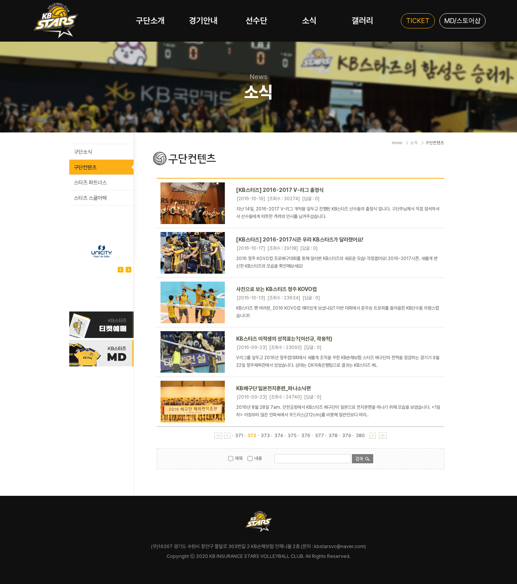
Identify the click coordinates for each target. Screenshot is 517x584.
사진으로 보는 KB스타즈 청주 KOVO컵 (276, 289)
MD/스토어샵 (462, 21)
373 (265, 435)
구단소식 (83, 152)
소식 (309, 20)
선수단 (256, 20)
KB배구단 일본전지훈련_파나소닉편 (273, 388)
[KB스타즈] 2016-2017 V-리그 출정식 (280, 190)
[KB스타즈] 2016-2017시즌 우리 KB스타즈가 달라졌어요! (299, 240)
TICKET (418, 21)
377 (319, 435)
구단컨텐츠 (85, 167)
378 (333, 435)
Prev (128, 270)
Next (120, 270)
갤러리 (362, 20)
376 (305, 435)
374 (278, 435)
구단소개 (150, 20)
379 (346, 435)
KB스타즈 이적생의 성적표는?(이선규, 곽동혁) (284, 339)
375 (292, 435)
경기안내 (203, 20)
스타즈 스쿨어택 (90, 198)
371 (239, 435)
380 (360, 435)
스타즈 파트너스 (90, 182)
